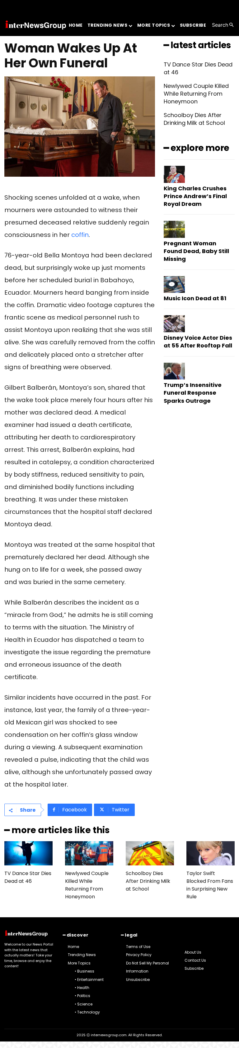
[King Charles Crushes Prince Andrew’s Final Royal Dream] (174, 174)
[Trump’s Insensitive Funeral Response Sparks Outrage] (174, 371)
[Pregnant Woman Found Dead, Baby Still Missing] (174, 229)
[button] (223, 25)
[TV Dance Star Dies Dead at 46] (28, 853)
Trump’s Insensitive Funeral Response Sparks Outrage (193, 392)
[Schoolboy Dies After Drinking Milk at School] (150, 853)
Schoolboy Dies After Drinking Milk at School (194, 119)
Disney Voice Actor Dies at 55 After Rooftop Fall (198, 341)
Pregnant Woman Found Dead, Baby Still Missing (196, 251)
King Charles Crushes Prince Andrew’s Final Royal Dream (195, 196)
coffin (80, 234)
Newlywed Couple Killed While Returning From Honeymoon (196, 93)
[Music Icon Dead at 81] (174, 284)
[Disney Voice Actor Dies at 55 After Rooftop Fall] (174, 323)
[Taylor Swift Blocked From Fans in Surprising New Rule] (210, 853)
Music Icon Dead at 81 (195, 298)
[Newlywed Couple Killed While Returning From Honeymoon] (89, 853)
